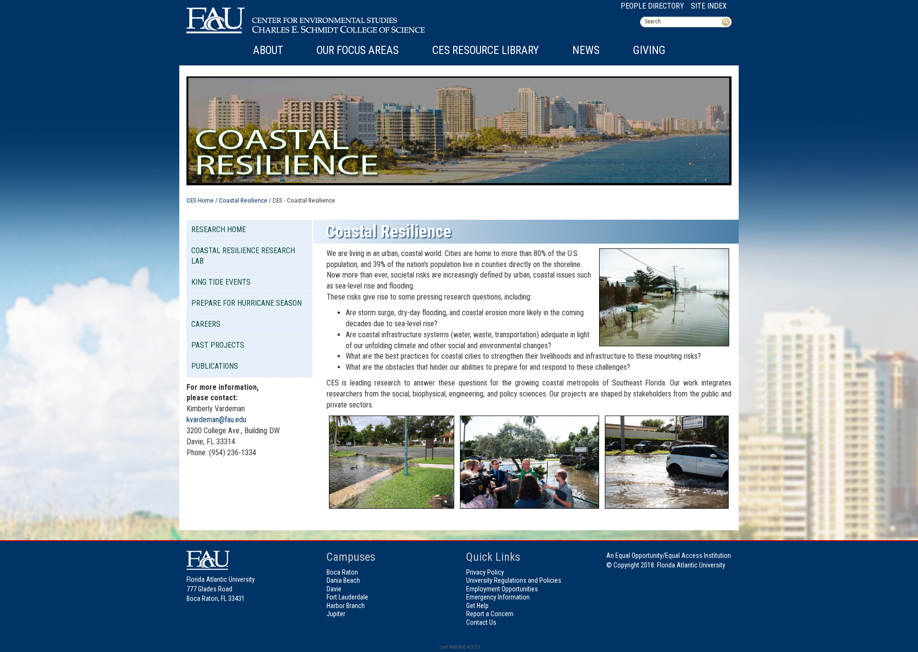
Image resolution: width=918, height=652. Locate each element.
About (268, 50)
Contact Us (481, 622)
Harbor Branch (346, 605)
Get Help (477, 605)
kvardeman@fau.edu (216, 419)
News (586, 50)
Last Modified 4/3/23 (459, 647)
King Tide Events (221, 282)
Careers (205, 324)
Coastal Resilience (243, 200)
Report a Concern (490, 614)
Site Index (709, 6)
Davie (334, 589)
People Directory (652, 6)
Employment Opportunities (502, 589)
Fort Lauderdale (347, 597)
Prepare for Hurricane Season (246, 303)
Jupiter (336, 614)
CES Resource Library (485, 50)
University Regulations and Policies (513, 580)
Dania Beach (343, 580)
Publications (214, 366)
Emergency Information (498, 597)
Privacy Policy (485, 572)
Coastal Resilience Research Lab (243, 256)
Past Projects (217, 345)
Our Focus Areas (358, 50)
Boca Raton (342, 572)
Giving (649, 50)
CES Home (200, 200)
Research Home (218, 229)
